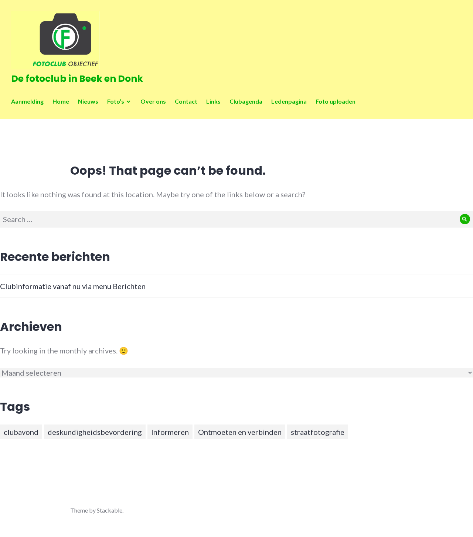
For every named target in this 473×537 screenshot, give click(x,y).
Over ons (153, 101)
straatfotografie (317, 431)
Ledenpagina (289, 101)
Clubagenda (245, 101)
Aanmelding (27, 101)
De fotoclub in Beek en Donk (77, 78)
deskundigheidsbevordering (95, 431)
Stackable (109, 510)
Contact (186, 101)
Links (213, 101)
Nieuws (88, 101)
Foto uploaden (335, 101)
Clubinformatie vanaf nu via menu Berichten (73, 286)
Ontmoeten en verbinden (240, 431)
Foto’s (115, 101)
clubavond (21, 431)
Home (60, 101)
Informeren (170, 431)
